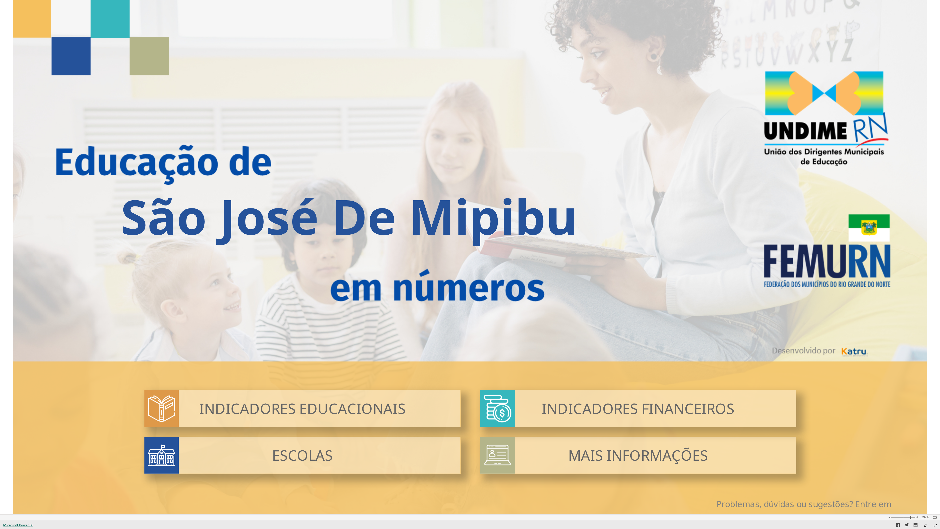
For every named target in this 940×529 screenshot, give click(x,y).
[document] (820, 504)
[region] (470, 257)
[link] (302, 408)
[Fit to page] (934, 517)
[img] (161, 408)
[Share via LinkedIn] (915, 526)
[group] (349, 213)
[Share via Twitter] (907, 526)
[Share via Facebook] (898, 526)
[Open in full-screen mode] (935, 525)
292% (925, 517)
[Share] (925, 525)
